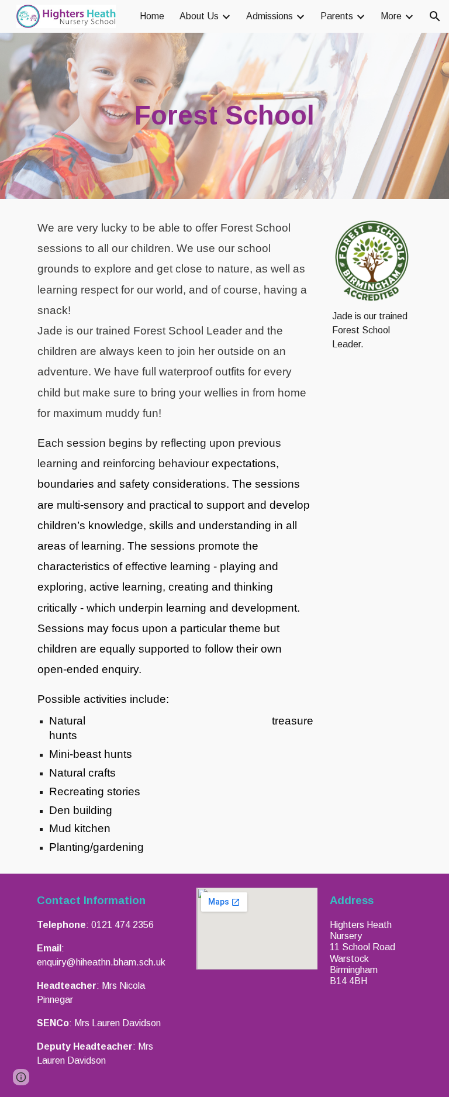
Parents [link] (336, 16)
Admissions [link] (269, 16)
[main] (224, 116)
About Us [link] (199, 16)
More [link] (391, 16)
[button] (435, 16)
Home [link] (152, 16)
